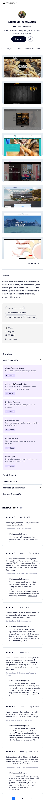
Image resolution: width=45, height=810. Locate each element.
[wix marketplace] (10, 3)
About (19, 48)
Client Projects (7, 48)
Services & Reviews (32, 48)
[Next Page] (36, 798)
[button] (22, 66)
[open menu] (40, 3)
